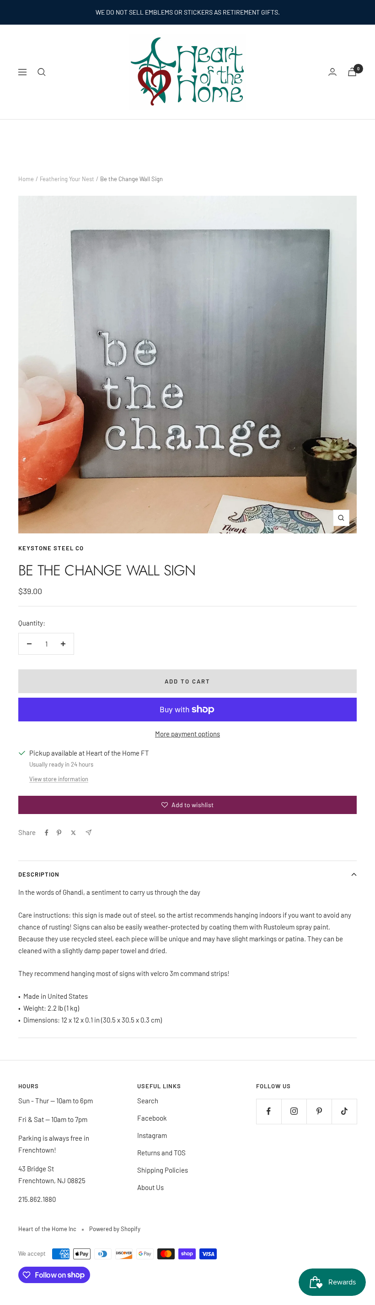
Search (147, 1100)
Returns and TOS (161, 1152)
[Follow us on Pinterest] (319, 1111)
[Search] (42, 72)
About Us (150, 1187)
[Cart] (352, 72)
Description (38, 874)
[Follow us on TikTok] (344, 1111)
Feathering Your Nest (67, 179)
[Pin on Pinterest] (59, 833)
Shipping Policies (162, 1170)
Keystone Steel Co (51, 548)
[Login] (332, 72)
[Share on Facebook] (46, 833)
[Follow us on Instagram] (293, 1111)
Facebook (152, 1118)
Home (26, 179)
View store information (58, 779)
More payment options (187, 734)
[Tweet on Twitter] (73, 833)
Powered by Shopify (114, 1228)
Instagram (152, 1135)
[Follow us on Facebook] (268, 1111)
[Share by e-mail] (88, 832)
